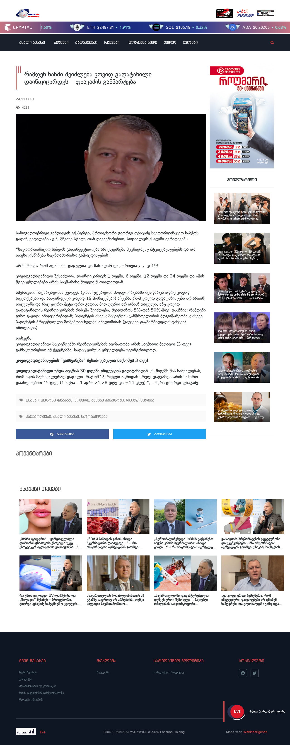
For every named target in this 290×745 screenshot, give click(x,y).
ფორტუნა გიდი (142, 42)
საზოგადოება (94, 416)
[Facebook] (243, 673)
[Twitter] (255, 673)
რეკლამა (103, 672)
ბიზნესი (61, 42)
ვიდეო (170, 42)
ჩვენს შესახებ (27, 672)
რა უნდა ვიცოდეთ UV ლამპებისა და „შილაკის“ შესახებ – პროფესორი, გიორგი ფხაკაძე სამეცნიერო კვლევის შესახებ (48, 600)
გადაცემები (86, 42)
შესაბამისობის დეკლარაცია (37, 686)
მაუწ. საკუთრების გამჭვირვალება (41, 692)
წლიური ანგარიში (31, 699)
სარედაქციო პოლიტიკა (169, 672)
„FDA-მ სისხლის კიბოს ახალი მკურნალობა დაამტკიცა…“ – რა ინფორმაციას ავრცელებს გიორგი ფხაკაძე (112, 543)
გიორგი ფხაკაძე (56, 400)
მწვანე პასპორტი (107, 400)
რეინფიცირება (140, 400)
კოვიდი (82, 400)
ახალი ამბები (32, 42)
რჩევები (111, 42)
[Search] (268, 42)
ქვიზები (190, 42)
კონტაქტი (25, 679)
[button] (62, 434)
